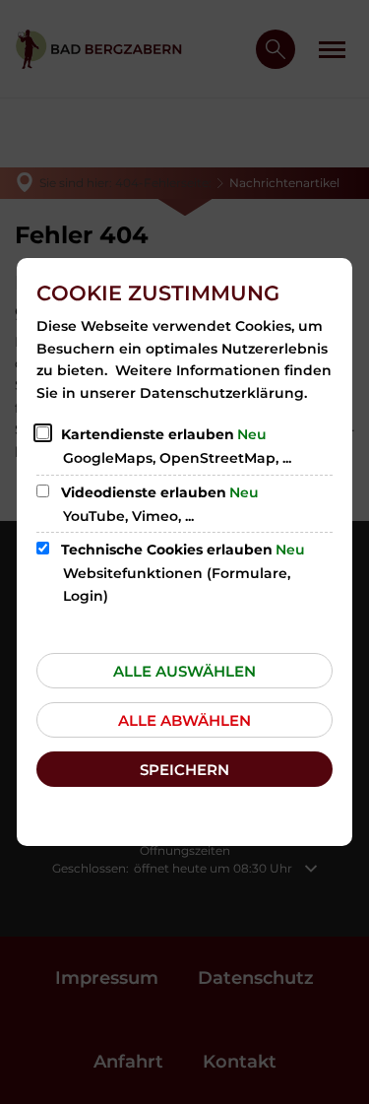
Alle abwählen (184, 720)
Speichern (184, 769)
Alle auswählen (184, 671)
